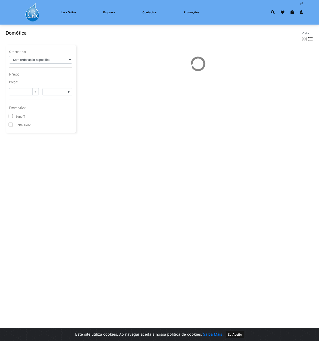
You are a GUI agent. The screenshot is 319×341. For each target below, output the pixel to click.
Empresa (109, 12)
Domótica (17, 107)
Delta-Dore (23, 125)
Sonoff (20, 116)
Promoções (191, 12)
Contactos (149, 12)
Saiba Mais (212, 334)
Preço (14, 74)
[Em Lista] (310, 39)
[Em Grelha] (305, 39)
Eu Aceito (235, 334)
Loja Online (68, 12)
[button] (273, 12)
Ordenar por (17, 52)
